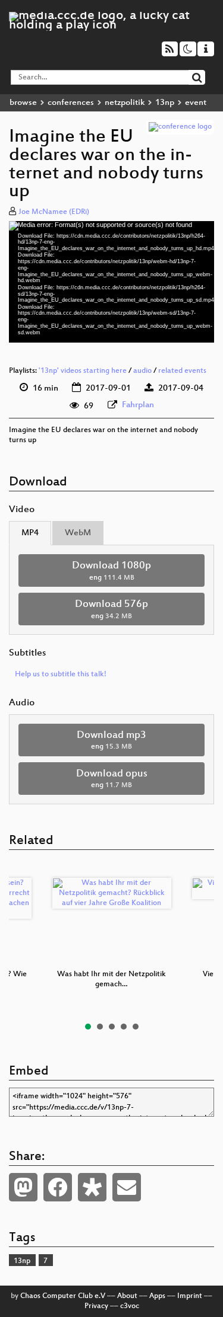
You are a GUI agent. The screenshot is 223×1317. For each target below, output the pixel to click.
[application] (111, 281)
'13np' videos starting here (83, 371)
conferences (71, 103)
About (127, 1296)
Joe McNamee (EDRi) (53, 212)
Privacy (96, 1306)
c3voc (129, 1306)
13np (164, 103)
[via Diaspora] (92, 1187)
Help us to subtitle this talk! (60, 674)
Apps (157, 1296)
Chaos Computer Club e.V (62, 1296)
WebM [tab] (78, 533)
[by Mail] (126, 1187)
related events (182, 371)
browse (23, 103)
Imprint (189, 1296)
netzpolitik (125, 103)
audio (142, 371)
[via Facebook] (57, 1187)
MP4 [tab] (30, 533)
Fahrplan (138, 405)
